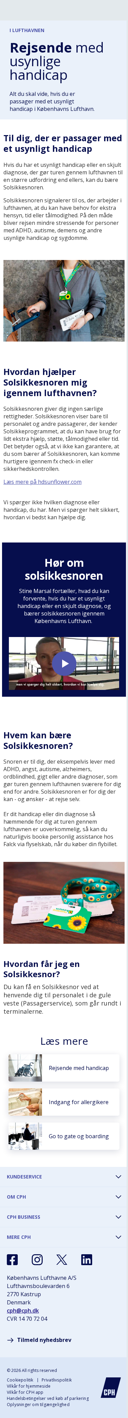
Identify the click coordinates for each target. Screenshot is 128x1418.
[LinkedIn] (86, 1259)
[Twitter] (61, 1259)
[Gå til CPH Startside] (111, 1387)
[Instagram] (37, 1259)
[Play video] (64, 663)
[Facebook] (12, 1259)
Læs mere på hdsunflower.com (42, 482)
